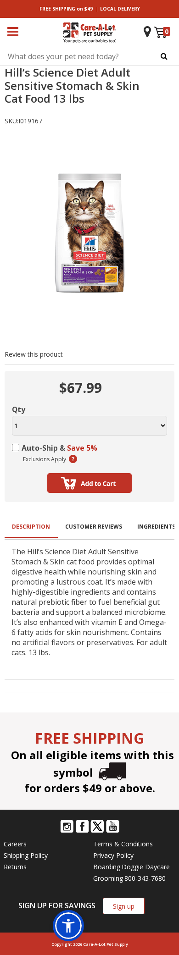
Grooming (108, 878)
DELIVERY (120, 9)
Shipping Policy (26, 855)
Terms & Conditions (123, 843)
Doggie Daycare (146, 866)
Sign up (123, 906)
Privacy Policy (113, 855)
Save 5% (82, 448)
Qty (18, 409)
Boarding (106, 866)
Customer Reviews (93, 526)
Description (31, 526)
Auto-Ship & (59, 448)
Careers (15, 843)
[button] (68, 925)
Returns (15, 866)
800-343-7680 (145, 878)
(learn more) (73, 459)
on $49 (66, 9)
